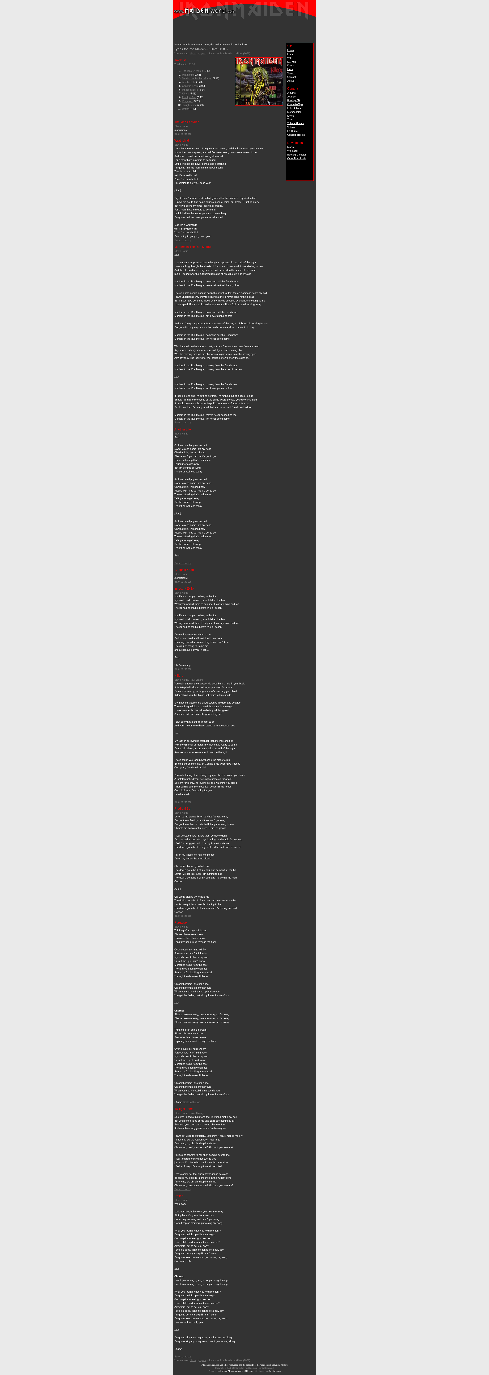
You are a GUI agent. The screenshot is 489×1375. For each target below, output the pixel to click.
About (290, 80)
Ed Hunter (292, 131)
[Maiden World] (244, 20)
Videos (291, 127)
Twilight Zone (189, 105)
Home (290, 50)
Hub (291, 61)
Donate (291, 65)
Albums (291, 92)
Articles (291, 96)
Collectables (294, 108)
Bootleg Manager (296, 154)
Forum (290, 54)
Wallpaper (292, 150)
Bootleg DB (293, 100)
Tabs (290, 119)
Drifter (185, 108)
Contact (291, 77)
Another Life (188, 82)
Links (290, 69)
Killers (185, 93)
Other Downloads (296, 158)
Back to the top (182, 133)
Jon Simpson (275, 1371)
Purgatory (187, 101)
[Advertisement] (244, 30)
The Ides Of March (192, 70)
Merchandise (294, 111)
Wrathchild (188, 74)
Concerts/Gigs (295, 104)
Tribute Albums (295, 123)
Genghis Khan (190, 86)
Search (291, 73)
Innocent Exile (190, 89)
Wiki (289, 57)
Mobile (291, 147)
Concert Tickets (296, 134)
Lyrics (290, 115)
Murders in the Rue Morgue (197, 78)
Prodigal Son (189, 97)
